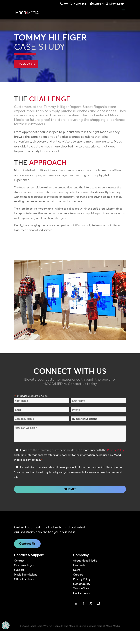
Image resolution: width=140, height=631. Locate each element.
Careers (78, 574)
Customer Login (24, 565)
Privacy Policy (115, 450)
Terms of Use (81, 588)
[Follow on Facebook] (83, 603)
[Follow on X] (91, 603)
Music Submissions (25, 574)
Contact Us (26, 64)
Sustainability (81, 583)
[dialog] (6, 625)
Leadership (80, 565)
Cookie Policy (81, 593)
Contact (19, 560)
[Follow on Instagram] (98, 603)
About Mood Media (85, 560)
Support (98, 3)
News (76, 569)
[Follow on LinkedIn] (76, 603)
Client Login (116, 3)
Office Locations (24, 579)
